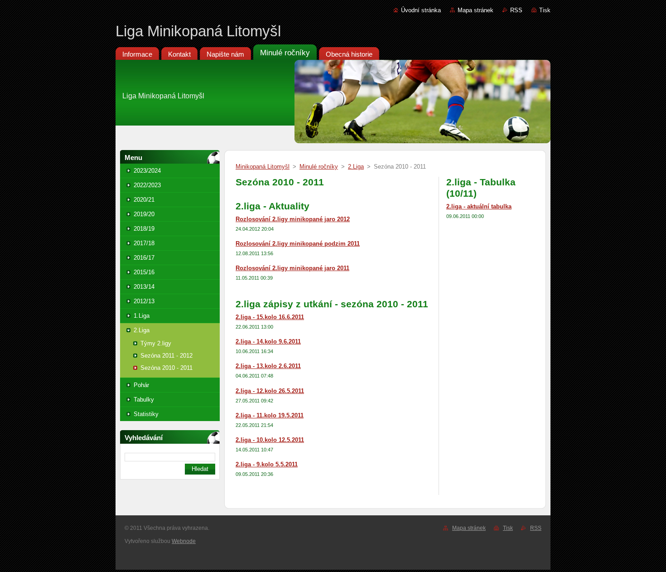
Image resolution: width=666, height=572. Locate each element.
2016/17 (144, 257)
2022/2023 (147, 185)
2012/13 (144, 301)
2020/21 (144, 199)
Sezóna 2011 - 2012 (166, 355)
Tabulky (144, 399)
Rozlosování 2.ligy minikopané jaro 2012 (293, 219)
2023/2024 (147, 170)
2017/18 (144, 243)
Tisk (544, 10)
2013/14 (144, 286)
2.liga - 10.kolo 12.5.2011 (270, 439)
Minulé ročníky (318, 166)
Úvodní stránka (421, 10)
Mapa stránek (475, 10)
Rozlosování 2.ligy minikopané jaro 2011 (292, 268)
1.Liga (142, 315)
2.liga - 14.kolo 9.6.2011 (268, 341)
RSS (516, 10)
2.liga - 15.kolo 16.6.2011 (270, 317)
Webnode (184, 541)
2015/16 (144, 272)
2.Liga (142, 330)
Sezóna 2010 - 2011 (166, 367)
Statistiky (146, 414)
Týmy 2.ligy (155, 343)
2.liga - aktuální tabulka (479, 206)
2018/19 (144, 228)
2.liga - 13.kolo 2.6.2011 (268, 366)
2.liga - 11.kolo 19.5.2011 (270, 415)
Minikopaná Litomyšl (263, 166)
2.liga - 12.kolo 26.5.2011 (270, 391)
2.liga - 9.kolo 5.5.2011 (267, 464)
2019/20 (144, 214)
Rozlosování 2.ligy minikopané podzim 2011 (298, 243)
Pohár (141, 385)
